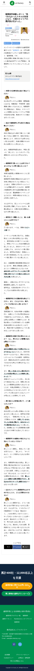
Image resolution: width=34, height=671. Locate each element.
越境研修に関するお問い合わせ (17, 586)
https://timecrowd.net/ (12, 79)
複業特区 (17, 622)
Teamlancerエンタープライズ (23, 619)
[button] (25, 547)
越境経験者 (16, 43)
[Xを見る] (20, 644)
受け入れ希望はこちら (17, 661)
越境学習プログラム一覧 (13, 615)
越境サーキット (7, 619)
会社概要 (7, 654)
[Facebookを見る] (14, 644)
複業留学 (8, 43)
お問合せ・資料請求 (24, 658)
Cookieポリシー (8, 658)
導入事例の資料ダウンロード (17, 594)
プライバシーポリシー (22, 654)
